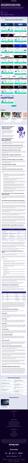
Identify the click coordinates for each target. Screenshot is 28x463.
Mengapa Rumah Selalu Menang (14, 421)
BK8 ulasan (20, 32)
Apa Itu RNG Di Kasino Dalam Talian (13, 425)
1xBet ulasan (7, 32)
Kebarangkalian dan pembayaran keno (6, 286)
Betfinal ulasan (7, 74)
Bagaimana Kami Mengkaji (13, 433)
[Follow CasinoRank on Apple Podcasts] (18, 444)
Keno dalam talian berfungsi (5, 253)
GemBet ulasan (7, 53)
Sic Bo (14, 415)
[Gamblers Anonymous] (10, 453)
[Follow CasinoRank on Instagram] (11, 444)
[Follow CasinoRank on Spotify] (16, 444)
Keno (14, 414)
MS (13, 446)
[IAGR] (6, 453)
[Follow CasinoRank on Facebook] (9, 444)
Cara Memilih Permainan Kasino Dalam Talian (14, 422)
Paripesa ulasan (20, 42)
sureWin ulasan (7, 42)
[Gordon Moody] (20, 453)
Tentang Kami (14, 431)
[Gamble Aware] (12, 456)
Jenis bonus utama (4, 170)
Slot (13, 416)
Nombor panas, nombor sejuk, (5, 347)
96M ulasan (20, 53)
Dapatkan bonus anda (7, 41)
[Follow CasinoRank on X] (13, 444)
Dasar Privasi (14, 436)
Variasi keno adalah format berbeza (6, 310)
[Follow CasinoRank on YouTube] (14, 444)
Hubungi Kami (14, 432)
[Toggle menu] (1, 1)
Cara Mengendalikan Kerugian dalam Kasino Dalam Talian (13, 426)
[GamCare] (14, 453)
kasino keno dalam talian (17, 222)
